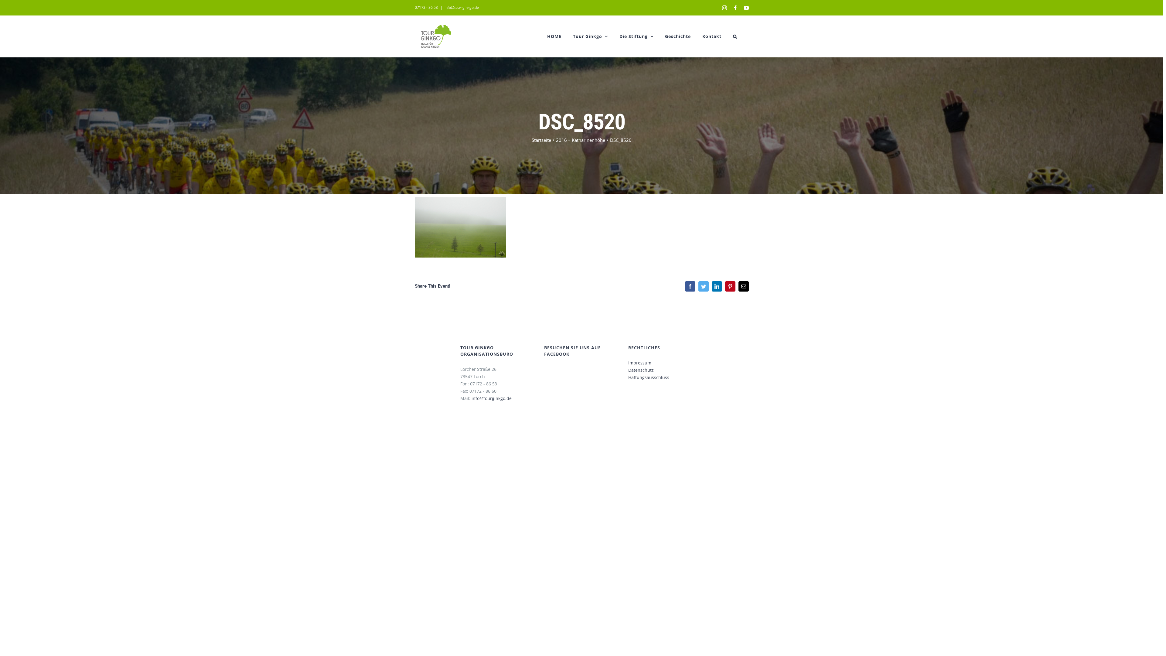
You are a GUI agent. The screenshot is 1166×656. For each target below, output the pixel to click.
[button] (735, 36)
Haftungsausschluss (648, 377)
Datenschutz (641, 370)
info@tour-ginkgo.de (462, 7)
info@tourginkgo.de (492, 398)
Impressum (639, 363)
